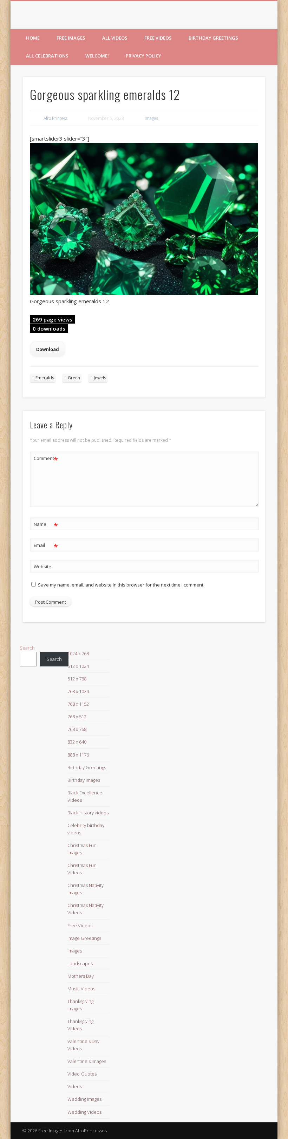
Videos (74, 1086)
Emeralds (44, 378)
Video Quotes (82, 1074)
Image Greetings (84, 938)
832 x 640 (76, 742)
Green (74, 378)
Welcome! (97, 56)
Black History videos (88, 812)
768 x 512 (76, 716)
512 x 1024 (78, 666)
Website (42, 566)
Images (151, 118)
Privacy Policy (143, 56)
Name (46, 525)
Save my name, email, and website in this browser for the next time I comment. (121, 585)
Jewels (100, 378)
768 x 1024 (78, 691)
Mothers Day (80, 976)
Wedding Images (84, 1099)
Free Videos (158, 38)
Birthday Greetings (213, 38)
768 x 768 (76, 729)
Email (46, 546)
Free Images (71, 38)
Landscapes (80, 963)
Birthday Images (83, 780)
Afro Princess (55, 118)
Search (27, 648)
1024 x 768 (78, 653)
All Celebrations (47, 56)
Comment (46, 459)
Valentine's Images (86, 1061)
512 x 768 (76, 679)
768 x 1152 (78, 704)
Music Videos (81, 988)
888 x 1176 (78, 755)
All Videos (114, 38)
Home (33, 38)
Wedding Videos (84, 1112)
